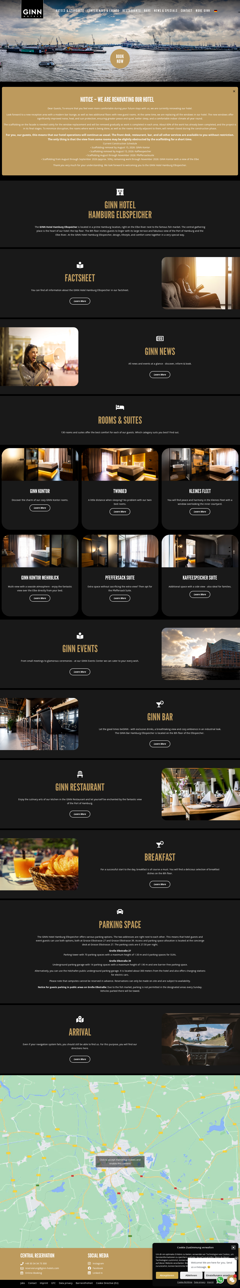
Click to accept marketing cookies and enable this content (120, 1161)
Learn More (40, 507)
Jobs (22, 1283)
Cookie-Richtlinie (184, 1282)
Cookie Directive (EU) (107, 1283)
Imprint (210, 1282)
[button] (233, 1247)
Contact (32, 1283)
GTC (53, 1283)
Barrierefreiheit (84, 1283)
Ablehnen (191, 1275)
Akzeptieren (167, 1275)
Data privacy (199, 1282)
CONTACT (186, 11)
